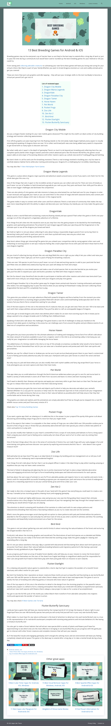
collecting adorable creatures (31, 66)
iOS (75, 3)
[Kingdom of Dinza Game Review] (55, 705)
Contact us (101, 723)
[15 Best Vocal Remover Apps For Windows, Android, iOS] (55, 679)
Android (68, 3)
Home (61, 3)
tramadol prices (19, 493)
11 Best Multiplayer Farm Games (32, 167)
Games (17, 650)
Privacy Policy (92, 723)
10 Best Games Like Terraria (32, 601)
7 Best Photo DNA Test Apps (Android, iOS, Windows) (26, 651)
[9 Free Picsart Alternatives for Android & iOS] (87, 705)
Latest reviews (93, 3)
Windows (82, 3)
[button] (101, 3)
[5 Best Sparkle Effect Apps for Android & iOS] (87, 679)
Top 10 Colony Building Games (26, 407)
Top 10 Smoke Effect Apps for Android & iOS (23, 653)
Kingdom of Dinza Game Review (55, 709)
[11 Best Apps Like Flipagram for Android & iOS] (24, 705)
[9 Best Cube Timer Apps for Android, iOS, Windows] (24, 679)
